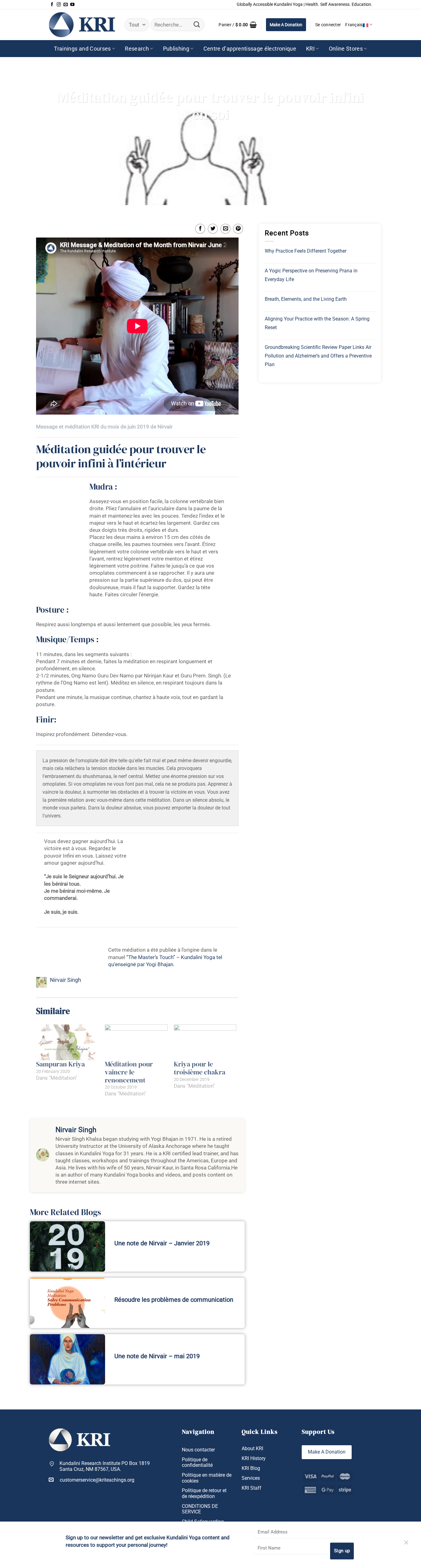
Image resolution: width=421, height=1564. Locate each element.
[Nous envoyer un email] (65, 4)
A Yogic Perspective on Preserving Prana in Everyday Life (311, 275)
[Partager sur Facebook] (200, 229)
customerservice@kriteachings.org (97, 1480)
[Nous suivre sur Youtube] (72, 4)
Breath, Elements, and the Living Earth (306, 299)
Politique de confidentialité (197, 1462)
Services (251, 1478)
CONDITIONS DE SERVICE (200, 1509)
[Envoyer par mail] (225, 229)
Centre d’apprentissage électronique (249, 49)
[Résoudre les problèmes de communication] (67, 1303)
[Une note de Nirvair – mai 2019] (67, 1359)
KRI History (254, 1458)
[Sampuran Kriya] (67, 1042)
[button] (238, 24)
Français (353, 24)
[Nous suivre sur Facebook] (52, 4)
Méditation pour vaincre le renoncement (129, 1072)
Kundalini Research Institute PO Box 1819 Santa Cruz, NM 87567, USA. (104, 1466)
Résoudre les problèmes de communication (173, 1299)
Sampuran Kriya (60, 1064)
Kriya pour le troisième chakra (199, 1068)
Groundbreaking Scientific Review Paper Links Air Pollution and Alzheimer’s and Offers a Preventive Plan (318, 355)
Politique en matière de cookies (206, 1478)
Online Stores (346, 49)
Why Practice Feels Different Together (305, 251)
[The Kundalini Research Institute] (82, 24)
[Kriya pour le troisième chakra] (205, 1042)
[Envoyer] (196, 24)
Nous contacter (198, 1450)
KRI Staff (251, 1488)
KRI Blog (251, 1468)
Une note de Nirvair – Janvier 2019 (162, 1243)
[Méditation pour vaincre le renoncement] (136, 1042)
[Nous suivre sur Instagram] (59, 4)
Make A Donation (286, 24)
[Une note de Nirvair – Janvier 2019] (67, 1246)
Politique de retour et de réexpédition (204, 1493)
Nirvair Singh (65, 980)
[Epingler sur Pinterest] (238, 229)
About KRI (252, 1448)
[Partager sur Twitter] (213, 229)
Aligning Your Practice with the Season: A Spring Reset (317, 323)
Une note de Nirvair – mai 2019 (157, 1356)
